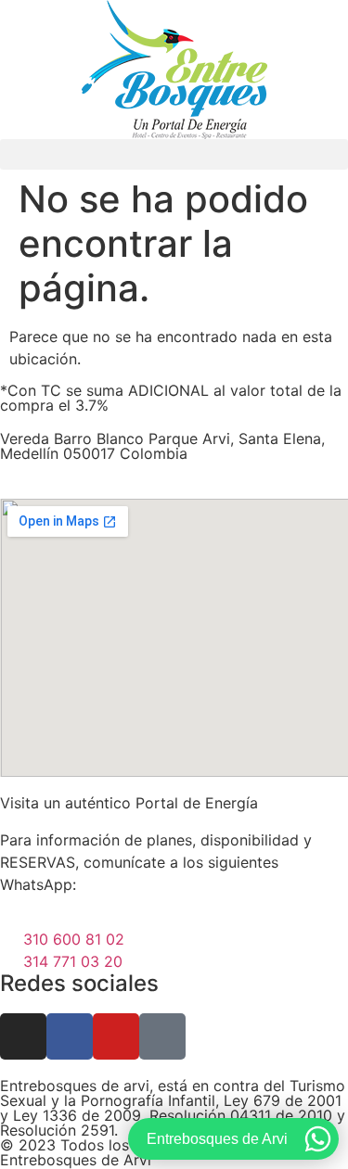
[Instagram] (23, 1036)
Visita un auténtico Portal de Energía (129, 803)
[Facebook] (69, 1036)
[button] (174, 154)
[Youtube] (116, 1036)
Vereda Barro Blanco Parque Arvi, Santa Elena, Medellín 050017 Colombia (162, 446)
